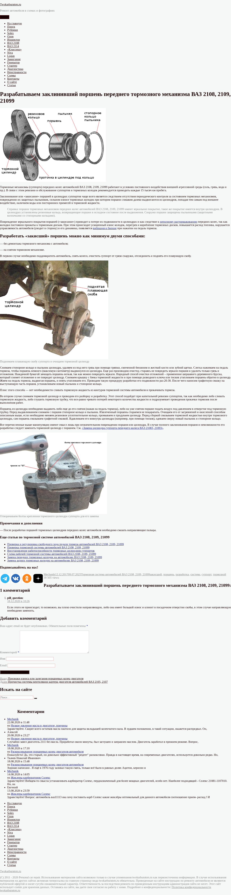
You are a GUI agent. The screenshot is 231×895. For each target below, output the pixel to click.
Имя (2, 658)
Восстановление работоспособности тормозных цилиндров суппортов (51, 550)
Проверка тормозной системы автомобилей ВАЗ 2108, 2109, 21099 (48, 547)
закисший (156, 574)
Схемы (11, 75)
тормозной (219, 574)
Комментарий (9, 652)
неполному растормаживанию (178, 221)
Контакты (13, 78)
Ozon (10, 36)
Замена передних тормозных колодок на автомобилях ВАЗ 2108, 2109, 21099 (54, 557)
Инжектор (13, 39)
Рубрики (12, 29)
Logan (11, 55)
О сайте (12, 82)
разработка (182, 574)
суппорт (207, 574)
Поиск (11, 26)
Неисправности (17, 72)
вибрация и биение (105, 228)
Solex (10, 33)
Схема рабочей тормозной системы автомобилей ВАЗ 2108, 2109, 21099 (51, 554)
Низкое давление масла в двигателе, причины (39, 725)
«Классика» (14, 49)
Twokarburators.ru (10, 4)
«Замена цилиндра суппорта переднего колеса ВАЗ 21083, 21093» (122, 428)
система (195, 574)
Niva (10, 52)
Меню (4, 17)
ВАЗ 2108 (13, 42)
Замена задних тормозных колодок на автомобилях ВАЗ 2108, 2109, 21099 (53, 560)
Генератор (13, 62)
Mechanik (49, 574)
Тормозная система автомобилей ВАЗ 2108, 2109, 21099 (115, 574)
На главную (14, 23)
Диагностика (15, 69)
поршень (168, 574)
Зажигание (14, 59)
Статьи (11, 85)
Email (3, 665)
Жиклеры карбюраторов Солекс (30, 777)
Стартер (12, 65)
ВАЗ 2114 (13, 46)
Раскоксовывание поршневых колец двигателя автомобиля (47, 751)
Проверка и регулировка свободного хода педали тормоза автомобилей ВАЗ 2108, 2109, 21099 (65, 544)
